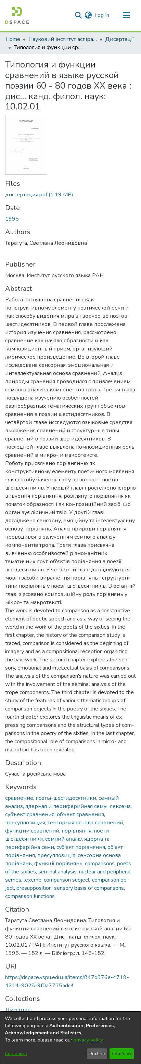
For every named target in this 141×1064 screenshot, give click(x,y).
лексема (120, 806)
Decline (97, 1053)
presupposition (34, 888)
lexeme (32, 880)
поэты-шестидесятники (66, 798)
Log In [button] (102, 15)
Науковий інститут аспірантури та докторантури (62, 39)
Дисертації (119, 39)
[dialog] (70, 1037)
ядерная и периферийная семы (66, 806)
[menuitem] (88, 15)
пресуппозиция (25, 822)
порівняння (76, 831)
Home (12, 39)
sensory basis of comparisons (89, 888)
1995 (12, 219)
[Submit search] (78, 15)
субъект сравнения (29, 814)
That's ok (121, 1053)
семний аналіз (63, 839)
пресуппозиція (56, 855)
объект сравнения (80, 814)
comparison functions (30, 896)
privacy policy (88, 1040)
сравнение (19, 798)
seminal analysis (57, 871)
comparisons (100, 863)
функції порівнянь (58, 863)
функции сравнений (32, 831)
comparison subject (67, 880)
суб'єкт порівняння (80, 847)
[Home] (17, 15)
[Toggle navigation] (126, 15)
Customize (16, 1053)
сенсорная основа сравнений (85, 822)
